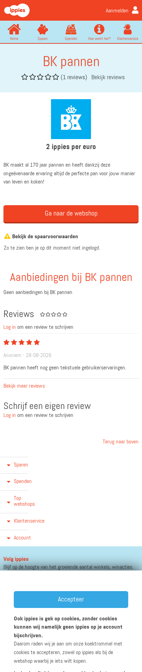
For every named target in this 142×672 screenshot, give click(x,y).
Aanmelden (117, 11)
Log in (9, 327)
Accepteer (71, 599)
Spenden (71, 39)
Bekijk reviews (108, 77)
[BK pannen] (71, 119)
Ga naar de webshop (71, 213)
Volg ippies (16, 559)
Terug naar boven (120, 442)
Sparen (43, 39)
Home (14, 39)
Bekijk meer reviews (24, 386)
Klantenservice (127, 39)
